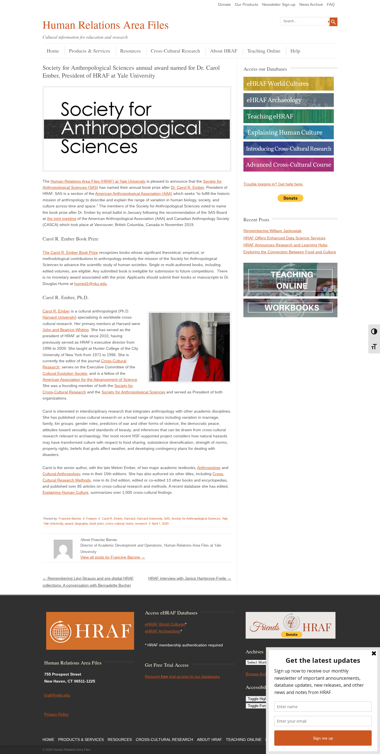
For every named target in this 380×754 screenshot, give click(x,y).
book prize (97, 523)
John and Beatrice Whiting (66, 330)
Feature (91, 518)
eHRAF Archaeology (163, 631)
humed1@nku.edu (90, 283)
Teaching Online (263, 50)
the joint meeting (61, 218)
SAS (167, 518)
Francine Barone (70, 518)
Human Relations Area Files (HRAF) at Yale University (98, 181)
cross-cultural (114, 523)
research (141, 523)
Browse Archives (260, 674)
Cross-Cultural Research (175, 50)
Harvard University (59, 317)
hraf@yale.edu (57, 695)
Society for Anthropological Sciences (133, 392)
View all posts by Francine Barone (112, 557)
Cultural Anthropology (61, 474)
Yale (225, 518)
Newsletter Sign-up (278, 4)
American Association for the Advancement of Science (90, 379)
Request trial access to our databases (182, 676)
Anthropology (209, 467)
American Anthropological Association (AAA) (133, 193)
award (69, 523)
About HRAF (223, 50)
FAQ (331, 4)
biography (81, 523)
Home (53, 50)
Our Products (246, 4)
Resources (130, 50)
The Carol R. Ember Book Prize (70, 252)
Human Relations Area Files (106, 24)
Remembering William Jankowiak (272, 231)
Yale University (53, 523)
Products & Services (89, 50)
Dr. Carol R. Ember (187, 187)
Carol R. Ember (56, 311)
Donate (224, 4)
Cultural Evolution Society (65, 373)
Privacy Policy (56, 714)
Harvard (129, 518)
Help (295, 50)
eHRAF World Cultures (165, 624)
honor (129, 523)
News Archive (311, 4)
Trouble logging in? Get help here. (273, 184)
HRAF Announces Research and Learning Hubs (285, 245)
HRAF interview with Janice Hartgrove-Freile (189, 578)
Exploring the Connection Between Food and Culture (289, 252)
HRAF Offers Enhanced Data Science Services (284, 238)
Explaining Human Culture (65, 492)
